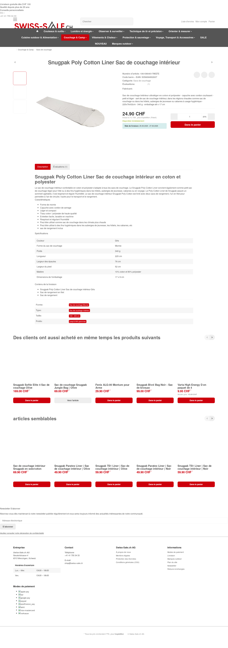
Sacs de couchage (142, 80)
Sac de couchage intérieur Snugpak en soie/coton (29, 467)
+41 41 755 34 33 (8, 15)
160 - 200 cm (75, 316)
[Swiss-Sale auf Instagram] (78, 568)
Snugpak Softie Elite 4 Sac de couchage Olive (31, 386)
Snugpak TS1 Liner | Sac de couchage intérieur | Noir (195, 467)
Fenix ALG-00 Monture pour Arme (112, 386)
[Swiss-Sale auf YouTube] (72, 568)
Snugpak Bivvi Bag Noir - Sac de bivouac (155, 386)
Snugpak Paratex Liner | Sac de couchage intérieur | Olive (72, 467)
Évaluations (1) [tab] (60, 166)
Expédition (146, 117)
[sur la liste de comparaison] (204, 75)
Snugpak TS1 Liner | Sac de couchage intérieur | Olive (112, 467)
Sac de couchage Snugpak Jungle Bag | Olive (70, 386)
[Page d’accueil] (14, 50)
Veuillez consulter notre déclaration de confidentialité (22, 533)
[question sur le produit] (211, 75)
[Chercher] (129, 21)
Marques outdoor (121, 43)
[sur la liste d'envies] (197, 75)
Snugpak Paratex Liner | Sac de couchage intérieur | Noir (154, 467)
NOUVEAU (101, 43)
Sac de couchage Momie (79, 305)
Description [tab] (42, 166)
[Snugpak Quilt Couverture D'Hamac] (207, 62)
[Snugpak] (137, 88)
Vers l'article (73, 400)
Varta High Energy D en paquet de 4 (192, 386)
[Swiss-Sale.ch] (43, 25)
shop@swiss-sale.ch (74, 563)
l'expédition (119, 634)
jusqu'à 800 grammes (78, 321)
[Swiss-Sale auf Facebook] (66, 568)
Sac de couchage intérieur (79, 310)
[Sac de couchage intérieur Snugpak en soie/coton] (21, 62)
